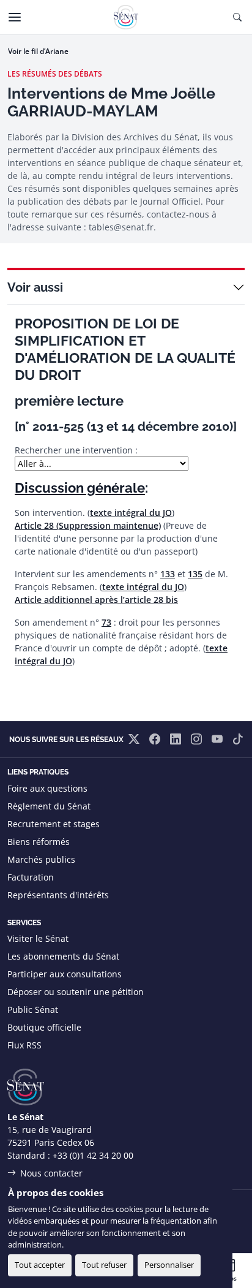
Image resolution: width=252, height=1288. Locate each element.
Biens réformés (38, 841)
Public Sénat (32, 1009)
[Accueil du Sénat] (126, 17)
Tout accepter (40, 1264)
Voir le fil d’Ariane (38, 51)
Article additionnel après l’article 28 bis (96, 599)
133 (167, 574)
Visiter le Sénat (38, 938)
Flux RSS (24, 1045)
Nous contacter (51, 1173)
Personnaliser (169, 1264)
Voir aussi (35, 287)
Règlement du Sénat (49, 806)
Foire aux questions (47, 788)
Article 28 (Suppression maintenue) (88, 525)
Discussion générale (80, 488)
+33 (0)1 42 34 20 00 (93, 1155)
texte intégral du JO (131, 512)
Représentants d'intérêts (58, 895)
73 (106, 622)
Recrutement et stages (53, 824)
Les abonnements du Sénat (63, 956)
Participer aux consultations (64, 974)
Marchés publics (41, 859)
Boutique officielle (44, 1027)
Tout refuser (104, 1264)
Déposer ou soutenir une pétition (75, 992)
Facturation (30, 877)
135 (195, 574)
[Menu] (14, 17)
